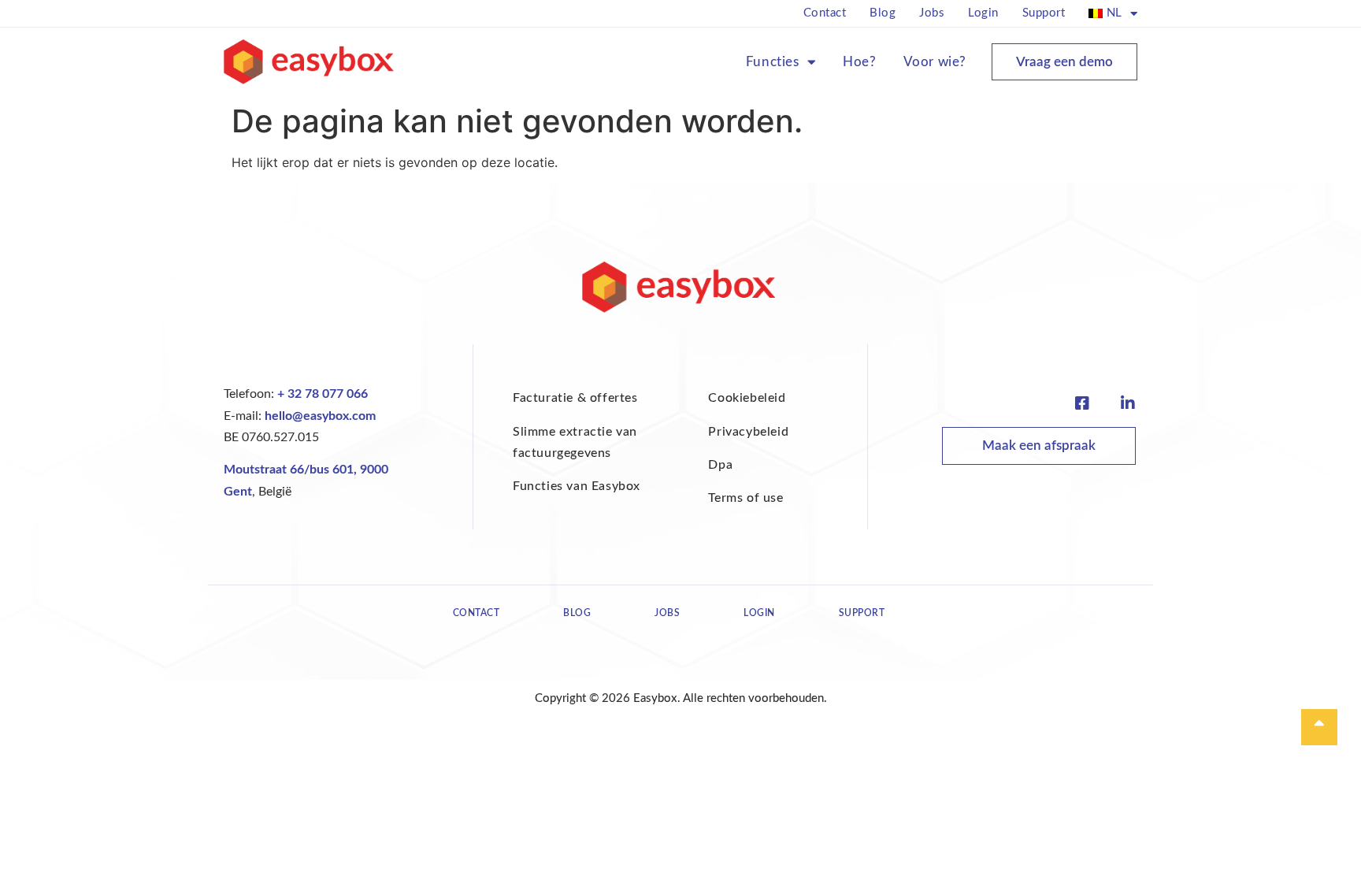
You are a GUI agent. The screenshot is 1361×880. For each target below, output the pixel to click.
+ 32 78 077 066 (322, 394)
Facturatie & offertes (575, 398)
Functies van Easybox (576, 486)
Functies (772, 62)
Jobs (931, 13)
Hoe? (859, 62)
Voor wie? (934, 62)
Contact (825, 13)
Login (983, 13)
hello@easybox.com (320, 416)
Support (1044, 13)
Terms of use (745, 498)
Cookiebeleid (746, 398)
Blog (883, 13)
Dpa (720, 465)
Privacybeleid (748, 431)
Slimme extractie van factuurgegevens (575, 442)
